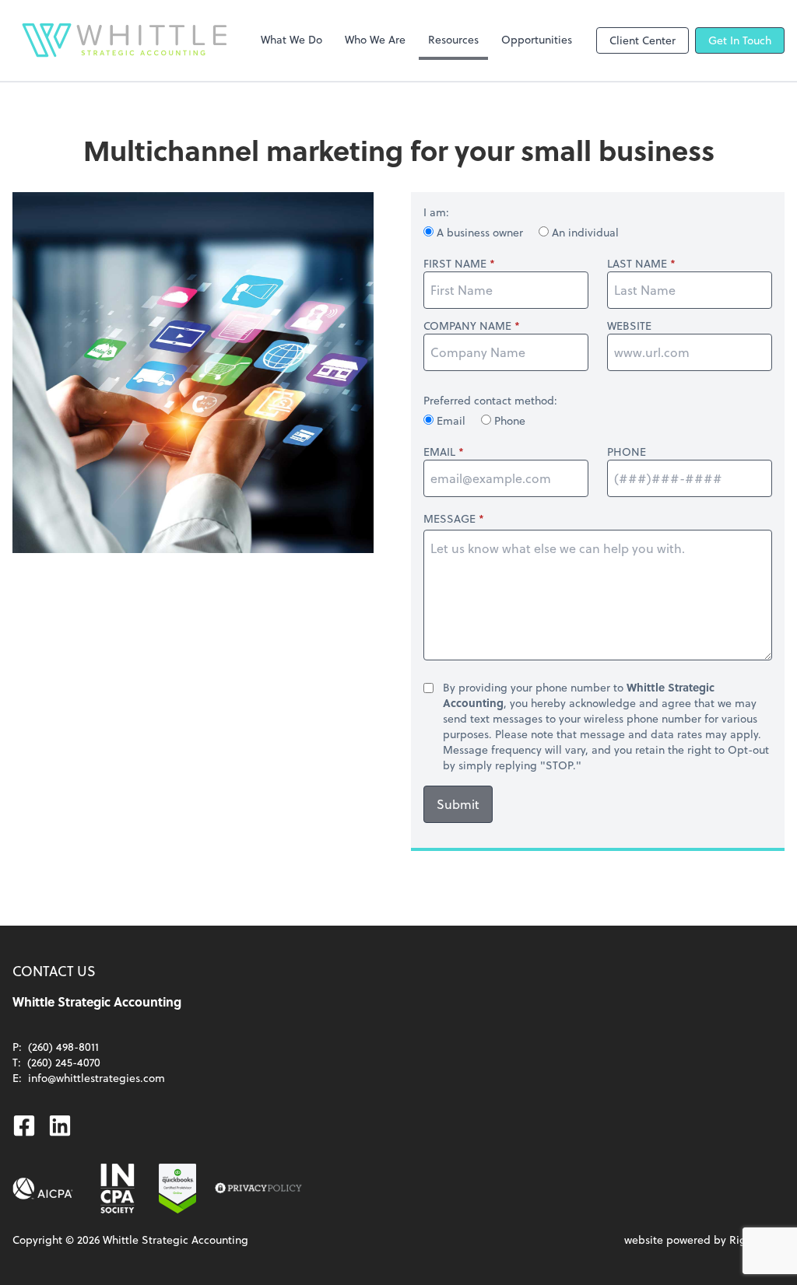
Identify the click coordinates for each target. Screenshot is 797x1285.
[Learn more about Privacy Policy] (258, 1188)
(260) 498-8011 (63, 1046)
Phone (508, 420)
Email (451, 420)
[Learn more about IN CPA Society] (116, 1188)
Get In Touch (739, 40)
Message (449, 518)
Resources (453, 39)
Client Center (642, 40)
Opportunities (536, 39)
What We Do (291, 39)
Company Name (467, 326)
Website (629, 326)
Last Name (637, 263)
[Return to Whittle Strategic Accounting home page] (124, 40)
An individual (584, 232)
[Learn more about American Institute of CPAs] (42, 1188)
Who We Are (375, 39)
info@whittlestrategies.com (96, 1078)
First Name (454, 263)
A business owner (480, 232)
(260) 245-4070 (63, 1062)
